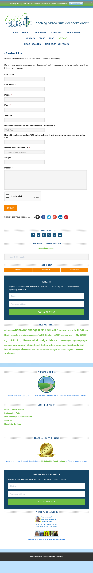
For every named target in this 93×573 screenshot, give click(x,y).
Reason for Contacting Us (17, 148)
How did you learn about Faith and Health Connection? (30, 125)
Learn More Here (76, 3)
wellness (79, 349)
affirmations (9, 330)
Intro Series (74, 270)
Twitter (63, 350)
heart (71, 335)
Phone (8, 95)
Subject (8, 157)
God (41, 334)
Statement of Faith (12, 413)
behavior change (26, 330)
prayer (83, 340)
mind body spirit (42, 340)
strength (16, 349)
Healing (48, 335)
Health (56, 335)
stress (24, 349)
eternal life (62, 330)
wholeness (9, 353)
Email (7, 105)
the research (42, 349)
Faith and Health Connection (46, 20)
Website (8, 115)
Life (24, 340)
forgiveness (26, 335)
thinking (52, 350)
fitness (13, 335)
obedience (56, 341)
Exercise (70, 330)
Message (9, 168)
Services (8, 420)
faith (76, 330)
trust (57, 349)
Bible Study (46, 270)
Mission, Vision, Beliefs (14, 409)
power (77, 340)
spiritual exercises (45, 344)
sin (34, 345)
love (29, 340)
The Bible (32, 350)
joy (20, 341)
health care (64, 335)
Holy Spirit (80, 335)
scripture (27, 345)
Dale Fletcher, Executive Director (18, 416)
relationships (9, 345)
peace (71, 340)
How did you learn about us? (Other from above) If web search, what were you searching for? (44, 136)
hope (6, 341)
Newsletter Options (12, 424)
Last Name (10, 84)
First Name (10, 74)
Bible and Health (48, 330)
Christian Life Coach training (53, 461)
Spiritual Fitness (61, 345)
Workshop (18, 270)
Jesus (14, 339)
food (18, 335)
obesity (64, 340)
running (18, 345)
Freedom (34, 335)
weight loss (71, 350)
